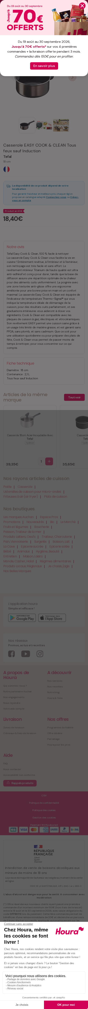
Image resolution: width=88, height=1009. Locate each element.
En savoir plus (44, 66)
